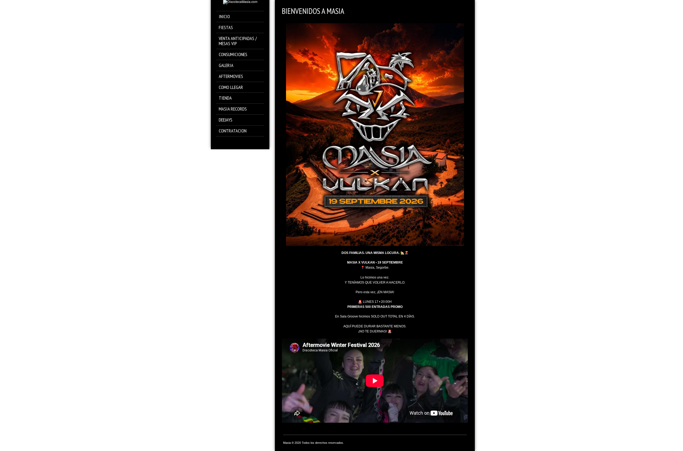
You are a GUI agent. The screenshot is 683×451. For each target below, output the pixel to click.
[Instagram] (236, 143)
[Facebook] (229, 143)
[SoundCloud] (244, 143)
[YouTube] (251, 143)
